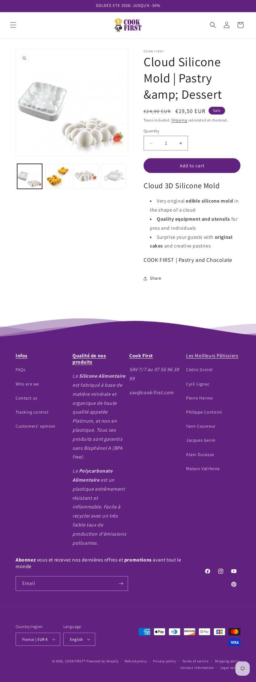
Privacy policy (164, 661)
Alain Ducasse (200, 454)
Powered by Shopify (102, 661)
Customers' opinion (36, 426)
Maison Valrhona (203, 468)
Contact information (197, 667)
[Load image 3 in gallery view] (85, 176)
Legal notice (230, 667)
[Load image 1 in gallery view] (29, 176)
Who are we (27, 384)
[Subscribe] (121, 583)
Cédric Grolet (199, 369)
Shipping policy (228, 661)
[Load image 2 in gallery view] (57, 176)
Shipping (179, 120)
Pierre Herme (199, 398)
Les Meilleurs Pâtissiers (212, 355)
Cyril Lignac (197, 384)
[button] (13, 25)
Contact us (26, 398)
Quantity (151, 131)
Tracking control (32, 412)
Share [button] (155, 278)
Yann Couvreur (201, 426)
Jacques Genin (201, 440)
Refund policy (136, 661)
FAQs (20, 369)
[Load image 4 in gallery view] (113, 176)
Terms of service (195, 661)
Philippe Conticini (204, 412)
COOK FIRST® (75, 661)
